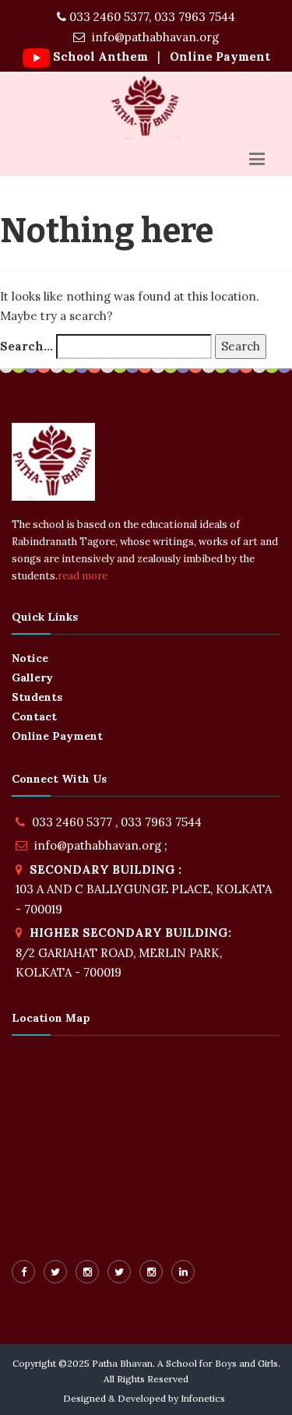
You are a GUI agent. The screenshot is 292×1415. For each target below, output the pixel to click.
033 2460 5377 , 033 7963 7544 (117, 822)
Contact (34, 716)
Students (37, 697)
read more (82, 576)
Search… (26, 346)
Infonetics (203, 1398)
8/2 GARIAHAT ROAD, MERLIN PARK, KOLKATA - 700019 (123, 952)
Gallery (32, 678)
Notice (30, 658)
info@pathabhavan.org (154, 37)
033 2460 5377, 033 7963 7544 (150, 16)
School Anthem (100, 56)
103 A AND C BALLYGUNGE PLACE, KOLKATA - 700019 (144, 889)
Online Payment (218, 56)
